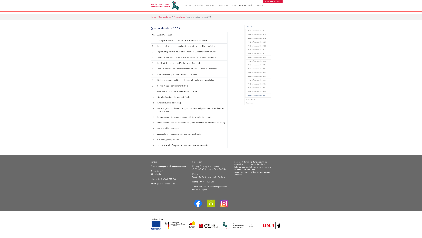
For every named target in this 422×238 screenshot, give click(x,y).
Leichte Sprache (269, 1)
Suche (278, 1)
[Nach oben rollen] (417, 233)
